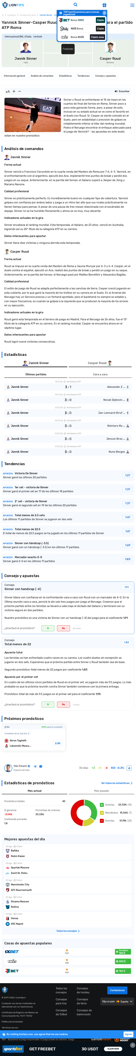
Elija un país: (108, 1001)
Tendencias (83, 76)
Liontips (13, 5)
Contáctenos (117, 990)
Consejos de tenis (82, 1001)
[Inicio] (3, 15)
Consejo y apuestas (105, 76)
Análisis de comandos (42, 76)
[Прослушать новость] (116, 91)
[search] (75, 5)
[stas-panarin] (129, 768)
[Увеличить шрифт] (14, 91)
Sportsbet (68, 1049)
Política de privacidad (12, 1021)
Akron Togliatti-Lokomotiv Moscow (33, 738)
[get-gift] (104, 5)
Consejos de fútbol (61, 1012)
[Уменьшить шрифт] (19, 91)
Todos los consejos (61, 990)
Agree (128, 1034)
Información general (14, 76)
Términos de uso (10, 1027)
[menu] (132, 5)
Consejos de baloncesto (84, 1012)
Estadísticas (65, 76)
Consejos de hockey (83, 990)
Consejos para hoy (61, 1001)
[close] (104, 13)
